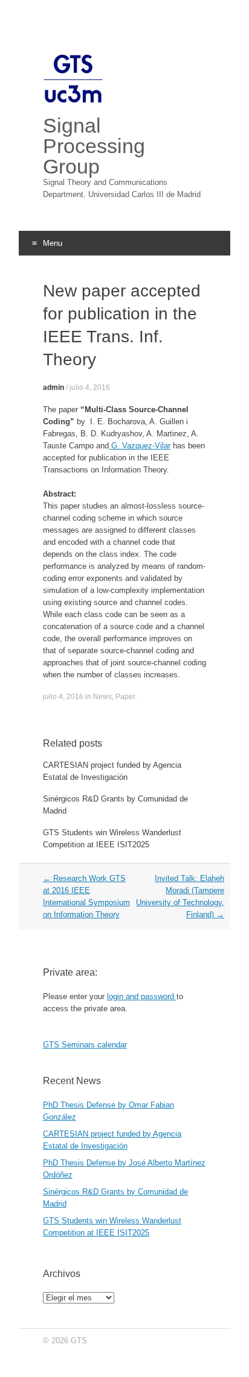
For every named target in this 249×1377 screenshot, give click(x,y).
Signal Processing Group (94, 146)
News (102, 696)
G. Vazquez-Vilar (139, 445)
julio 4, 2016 (90, 387)
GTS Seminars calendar (85, 1044)
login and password (141, 996)
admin (53, 387)
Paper (125, 696)
